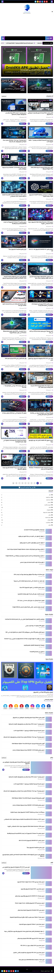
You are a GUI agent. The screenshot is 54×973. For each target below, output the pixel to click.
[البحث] (2, 2)
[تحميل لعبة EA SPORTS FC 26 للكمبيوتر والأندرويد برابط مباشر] (48, 897)
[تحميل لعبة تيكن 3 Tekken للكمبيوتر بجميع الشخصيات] (48, 926)
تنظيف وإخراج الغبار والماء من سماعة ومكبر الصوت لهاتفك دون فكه (14, 304)
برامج (50, 515)
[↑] (27, 969)
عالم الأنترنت (48, 522)
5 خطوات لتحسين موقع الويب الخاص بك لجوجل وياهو (32, 543)
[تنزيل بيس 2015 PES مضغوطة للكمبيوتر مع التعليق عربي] (41, 872)
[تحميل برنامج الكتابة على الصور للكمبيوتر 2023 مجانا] (48, 589)
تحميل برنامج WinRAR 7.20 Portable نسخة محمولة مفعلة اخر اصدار (14, 168)
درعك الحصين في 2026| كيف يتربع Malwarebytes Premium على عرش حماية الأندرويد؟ (41, 89)
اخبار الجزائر (48, 500)
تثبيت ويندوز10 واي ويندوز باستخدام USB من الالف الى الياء (41, 332)
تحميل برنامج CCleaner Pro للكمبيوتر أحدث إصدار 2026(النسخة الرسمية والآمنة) (15, 223)
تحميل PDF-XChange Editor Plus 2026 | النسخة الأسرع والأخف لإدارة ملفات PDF (42, 386)
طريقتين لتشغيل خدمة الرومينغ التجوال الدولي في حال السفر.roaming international (24, 619)
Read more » (49, 124)
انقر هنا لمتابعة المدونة (27, 487)
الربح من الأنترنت (47, 505)
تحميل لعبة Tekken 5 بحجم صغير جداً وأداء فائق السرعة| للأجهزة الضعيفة (27, 917)
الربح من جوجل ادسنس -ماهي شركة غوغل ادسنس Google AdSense (28, 607)
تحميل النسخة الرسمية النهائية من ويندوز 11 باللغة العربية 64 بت (41, 141)
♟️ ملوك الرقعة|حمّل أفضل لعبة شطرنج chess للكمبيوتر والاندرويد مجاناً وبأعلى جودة (24, 931)
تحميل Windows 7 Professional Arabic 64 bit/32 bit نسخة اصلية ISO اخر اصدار (41, 468)
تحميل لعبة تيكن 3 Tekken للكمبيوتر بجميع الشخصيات (31, 924)
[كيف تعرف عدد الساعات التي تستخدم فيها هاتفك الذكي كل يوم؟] (48, 582)
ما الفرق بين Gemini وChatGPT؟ (37, 652)
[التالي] (41, 483)
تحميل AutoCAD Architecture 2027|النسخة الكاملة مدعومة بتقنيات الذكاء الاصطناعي (14, 195)
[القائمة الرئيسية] (3, 38)
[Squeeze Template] (52, 971)
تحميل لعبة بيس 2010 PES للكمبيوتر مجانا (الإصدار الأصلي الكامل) (28, 952)
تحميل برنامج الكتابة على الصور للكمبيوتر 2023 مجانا (32, 587)
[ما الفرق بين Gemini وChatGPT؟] (48, 653)
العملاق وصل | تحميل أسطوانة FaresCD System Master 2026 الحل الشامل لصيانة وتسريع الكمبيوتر (14, 277)
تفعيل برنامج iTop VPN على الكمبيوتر (43, 692)
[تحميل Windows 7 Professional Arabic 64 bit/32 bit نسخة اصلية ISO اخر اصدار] (40, 460)
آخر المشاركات (49, 96)
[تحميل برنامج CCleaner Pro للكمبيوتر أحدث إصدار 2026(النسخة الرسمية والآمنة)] (48, 835)
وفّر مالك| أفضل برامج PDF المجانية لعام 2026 (15, 358)
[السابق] (13, 483)
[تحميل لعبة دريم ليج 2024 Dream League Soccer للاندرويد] (48, 883)
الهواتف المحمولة (47, 512)
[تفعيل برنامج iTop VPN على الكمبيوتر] (27, 676)
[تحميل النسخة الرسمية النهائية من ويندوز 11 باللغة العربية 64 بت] (48, 732)
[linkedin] (42, 2)
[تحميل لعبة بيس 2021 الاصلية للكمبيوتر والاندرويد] (48, 890)
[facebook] (18, 971)
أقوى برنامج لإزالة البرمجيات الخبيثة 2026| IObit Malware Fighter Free (42, 168)
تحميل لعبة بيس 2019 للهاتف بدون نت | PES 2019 (32, 945)
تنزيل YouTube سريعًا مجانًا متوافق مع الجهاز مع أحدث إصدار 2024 (29, 574)
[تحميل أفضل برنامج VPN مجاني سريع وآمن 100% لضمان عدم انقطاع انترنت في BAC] (48, 633)
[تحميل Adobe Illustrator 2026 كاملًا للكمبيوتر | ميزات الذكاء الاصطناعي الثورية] (48, 828)
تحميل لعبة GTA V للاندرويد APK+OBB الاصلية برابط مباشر (30, 938)
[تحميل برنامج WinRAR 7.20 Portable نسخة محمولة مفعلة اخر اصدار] (48, 751)
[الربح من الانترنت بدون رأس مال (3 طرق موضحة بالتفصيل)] (48, 595)
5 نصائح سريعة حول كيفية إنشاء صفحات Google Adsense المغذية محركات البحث (25, 549)
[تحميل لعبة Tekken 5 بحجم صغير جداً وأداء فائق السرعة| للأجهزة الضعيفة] (48, 918)
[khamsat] (38, 2)
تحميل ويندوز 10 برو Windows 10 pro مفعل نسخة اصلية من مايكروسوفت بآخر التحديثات (14, 141)
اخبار (50, 495)
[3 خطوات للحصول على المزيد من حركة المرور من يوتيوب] (48, 537)
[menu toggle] (52, 2)
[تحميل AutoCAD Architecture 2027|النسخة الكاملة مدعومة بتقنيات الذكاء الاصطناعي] (48, 821)
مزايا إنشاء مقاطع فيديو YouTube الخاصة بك (34, 530)
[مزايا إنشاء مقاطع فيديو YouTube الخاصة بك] (48, 531)
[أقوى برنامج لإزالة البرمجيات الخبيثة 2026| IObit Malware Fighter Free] (48, 745)
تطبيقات (49, 520)
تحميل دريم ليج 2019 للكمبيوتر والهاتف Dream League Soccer (29, 903)
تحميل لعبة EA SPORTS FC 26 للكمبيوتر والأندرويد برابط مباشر (29, 896)
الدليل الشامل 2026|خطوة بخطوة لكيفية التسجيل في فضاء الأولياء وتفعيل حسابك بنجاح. (41, 277)
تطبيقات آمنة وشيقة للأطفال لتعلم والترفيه (34, 645)
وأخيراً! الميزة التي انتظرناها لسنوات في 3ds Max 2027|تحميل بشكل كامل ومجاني (41, 414)
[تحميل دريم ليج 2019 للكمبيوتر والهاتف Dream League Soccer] (48, 904)
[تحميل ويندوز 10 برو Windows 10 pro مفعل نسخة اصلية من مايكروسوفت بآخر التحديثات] (48, 738)
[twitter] (16, 971)
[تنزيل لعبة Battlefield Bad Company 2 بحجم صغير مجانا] (48, 961)
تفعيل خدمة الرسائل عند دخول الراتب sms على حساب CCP (31, 600)
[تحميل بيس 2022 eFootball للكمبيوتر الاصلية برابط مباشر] (48, 911)
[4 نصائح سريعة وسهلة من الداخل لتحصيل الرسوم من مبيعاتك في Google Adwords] (48, 557)
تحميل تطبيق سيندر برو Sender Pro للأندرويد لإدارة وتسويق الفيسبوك (14, 468)
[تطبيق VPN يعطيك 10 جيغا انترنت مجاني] (48, 627)
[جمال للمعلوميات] (27, 9)
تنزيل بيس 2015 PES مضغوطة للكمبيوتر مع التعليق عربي (40, 359)
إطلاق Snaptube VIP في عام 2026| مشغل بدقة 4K (14, 89)
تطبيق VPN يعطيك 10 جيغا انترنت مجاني (34, 626)
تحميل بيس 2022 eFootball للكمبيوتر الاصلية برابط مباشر (31, 910)
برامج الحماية (48, 517)
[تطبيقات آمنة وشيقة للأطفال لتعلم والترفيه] (48, 646)
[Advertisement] (27, 25)
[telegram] (35, 2)
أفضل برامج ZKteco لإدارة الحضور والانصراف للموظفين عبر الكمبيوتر (40, 113)
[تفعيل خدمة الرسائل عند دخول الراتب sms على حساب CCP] (48, 602)
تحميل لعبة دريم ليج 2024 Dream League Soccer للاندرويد (30, 882)
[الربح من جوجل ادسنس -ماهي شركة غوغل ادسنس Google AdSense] (48, 608)
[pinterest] (44, 2)
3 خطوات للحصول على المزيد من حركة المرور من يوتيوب (31, 536)
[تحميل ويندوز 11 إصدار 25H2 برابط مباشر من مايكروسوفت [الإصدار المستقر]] (48, 725)
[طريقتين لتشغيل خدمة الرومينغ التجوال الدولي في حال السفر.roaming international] (48, 620)
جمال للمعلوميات (35, 971)
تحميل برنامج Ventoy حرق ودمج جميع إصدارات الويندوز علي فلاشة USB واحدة (42, 304)
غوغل (50, 525)
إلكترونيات (49, 510)
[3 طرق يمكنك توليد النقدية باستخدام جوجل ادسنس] (48, 563)
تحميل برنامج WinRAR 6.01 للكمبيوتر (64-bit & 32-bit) (41, 250)
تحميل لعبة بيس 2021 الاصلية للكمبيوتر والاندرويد (32, 889)
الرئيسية (48, 38)
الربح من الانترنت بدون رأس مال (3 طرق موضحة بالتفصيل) (31, 594)
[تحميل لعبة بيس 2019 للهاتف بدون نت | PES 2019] (48, 947)
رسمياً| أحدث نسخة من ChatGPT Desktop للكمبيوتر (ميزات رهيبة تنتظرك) (41, 195)
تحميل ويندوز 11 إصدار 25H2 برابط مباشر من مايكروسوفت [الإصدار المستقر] (15, 113)
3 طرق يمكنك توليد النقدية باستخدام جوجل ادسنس (32, 562)
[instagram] (40, 2)
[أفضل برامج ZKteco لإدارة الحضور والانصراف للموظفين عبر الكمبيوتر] (48, 719)
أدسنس (49, 502)
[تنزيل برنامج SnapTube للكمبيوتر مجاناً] (48, 849)
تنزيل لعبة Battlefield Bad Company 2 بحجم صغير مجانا (31, 960)
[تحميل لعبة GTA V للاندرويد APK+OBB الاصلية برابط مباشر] (48, 940)
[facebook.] (49, 2)
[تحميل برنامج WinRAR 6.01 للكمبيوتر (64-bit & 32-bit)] (48, 842)
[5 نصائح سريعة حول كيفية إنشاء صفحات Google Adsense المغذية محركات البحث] (48, 550)
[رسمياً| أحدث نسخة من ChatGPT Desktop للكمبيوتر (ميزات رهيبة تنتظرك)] (48, 813)
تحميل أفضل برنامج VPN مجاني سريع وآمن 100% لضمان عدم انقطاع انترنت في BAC (25, 632)
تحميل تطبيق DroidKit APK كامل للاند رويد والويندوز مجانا (35, 70)
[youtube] (47, 2)
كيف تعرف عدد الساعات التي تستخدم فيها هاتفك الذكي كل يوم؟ (29, 581)
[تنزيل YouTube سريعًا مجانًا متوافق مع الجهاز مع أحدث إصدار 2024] (48, 576)
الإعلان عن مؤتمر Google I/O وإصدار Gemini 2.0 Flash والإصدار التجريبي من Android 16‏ (24, 639)
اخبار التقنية (48, 497)
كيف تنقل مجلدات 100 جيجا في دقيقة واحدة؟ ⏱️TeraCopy (14, 386)
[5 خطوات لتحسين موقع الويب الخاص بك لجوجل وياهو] (48, 544)
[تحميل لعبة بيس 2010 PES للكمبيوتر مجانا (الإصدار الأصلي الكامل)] (48, 954)
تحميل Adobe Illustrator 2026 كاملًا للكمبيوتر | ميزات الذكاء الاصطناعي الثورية (40, 223)
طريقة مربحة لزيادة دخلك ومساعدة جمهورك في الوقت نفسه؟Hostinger (14, 441)
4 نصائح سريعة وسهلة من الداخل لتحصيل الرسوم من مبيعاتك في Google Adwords (25, 556)
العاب (50, 507)
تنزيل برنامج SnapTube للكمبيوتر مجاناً (17, 249)
